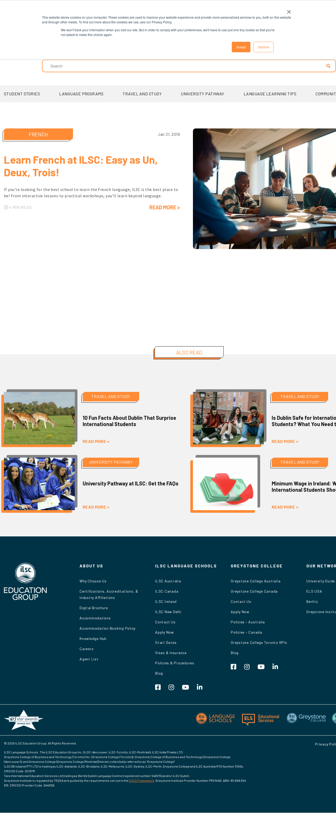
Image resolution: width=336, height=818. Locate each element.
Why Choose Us (93, 581)
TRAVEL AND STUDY (142, 93)
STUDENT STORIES (22, 93)
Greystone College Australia (255, 581)
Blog (159, 673)
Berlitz (312, 601)
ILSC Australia (168, 581)
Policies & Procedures (174, 663)
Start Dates (165, 642)
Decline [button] (263, 47)
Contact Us (165, 622)
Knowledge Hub (93, 638)
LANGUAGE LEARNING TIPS (270, 93)
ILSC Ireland (166, 601)
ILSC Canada (166, 591)
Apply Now (164, 632)
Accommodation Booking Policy (107, 628)
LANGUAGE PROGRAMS (81, 93)
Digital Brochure (94, 607)
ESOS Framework (141, 780)
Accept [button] (241, 47)
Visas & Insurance (171, 652)
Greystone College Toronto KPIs (259, 642)
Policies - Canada (246, 632)
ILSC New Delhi (168, 611)
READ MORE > (164, 207)
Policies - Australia (248, 622)
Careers (86, 648)
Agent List (89, 659)
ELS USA (314, 591)
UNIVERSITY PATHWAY (202, 93)
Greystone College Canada (254, 591)
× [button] (289, 10)
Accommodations (95, 618)
